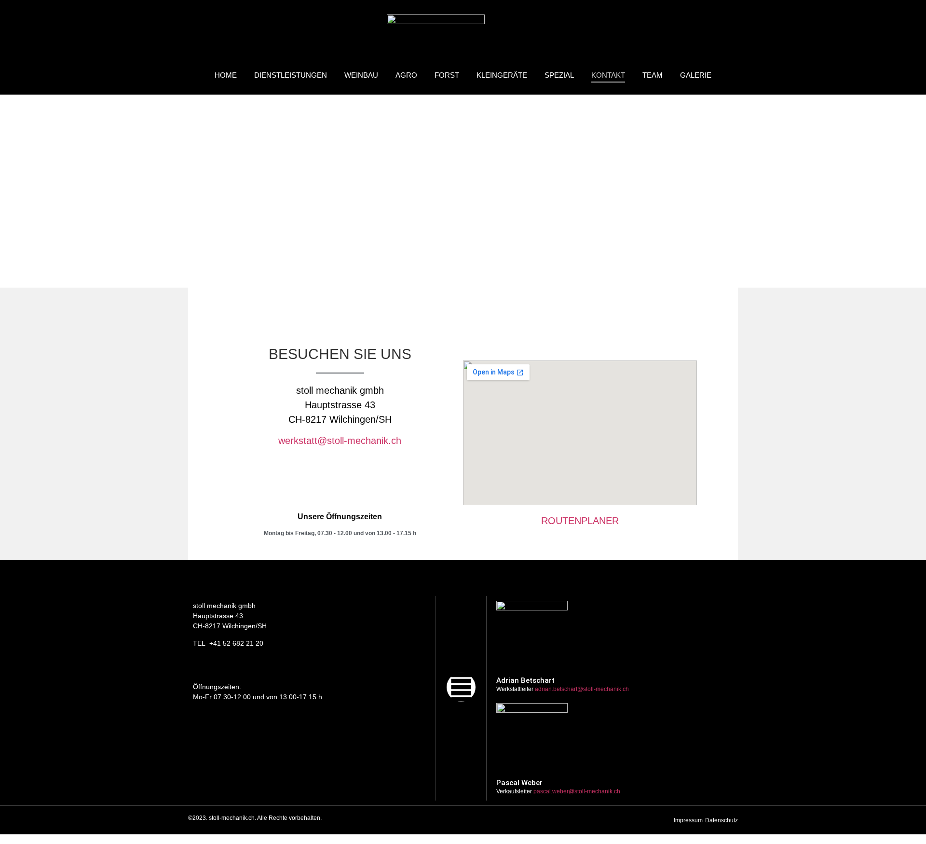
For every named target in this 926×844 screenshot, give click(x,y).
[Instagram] (461, 687)
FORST (447, 75)
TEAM (652, 75)
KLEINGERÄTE (502, 75)
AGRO (406, 75)
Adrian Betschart (525, 680)
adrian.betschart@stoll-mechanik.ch (582, 689)
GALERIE (695, 75)
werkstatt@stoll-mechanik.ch (339, 440)
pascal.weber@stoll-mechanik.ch (576, 791)
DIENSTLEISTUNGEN (290, 75)
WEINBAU (361, 75)
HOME (226, 75)
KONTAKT (608, 75)
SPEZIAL (559, 75)
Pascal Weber (519, 782)
